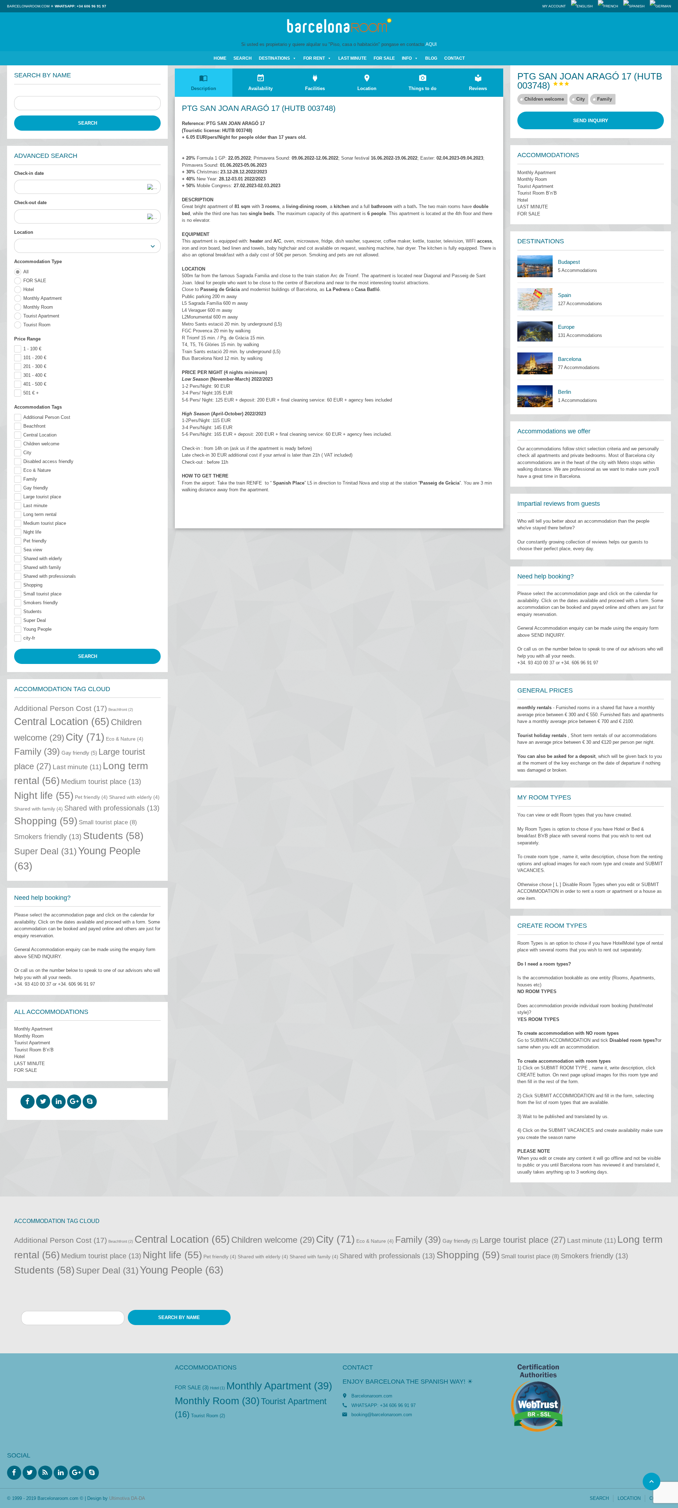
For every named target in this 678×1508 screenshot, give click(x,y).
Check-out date (30, 202)
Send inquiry (590, 120)
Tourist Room (36, 324)
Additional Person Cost (46, 417)
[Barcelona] (535, 363)
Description (203, 82)
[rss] (45, 1473)
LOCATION (629, 1498)
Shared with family (42, 567)
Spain (564, 295)
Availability (260, 82)
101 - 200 (34, 357)
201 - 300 (34, 366)
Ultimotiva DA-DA (127, 1498)
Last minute (35, 505)
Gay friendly (35, 488)
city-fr (29, 638)
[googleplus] (74, 1101)
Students (32, 611)
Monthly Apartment (42, 298)
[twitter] (43, 1101)
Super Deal (34, 620)
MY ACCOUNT (554, 6)
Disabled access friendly (48, 461)
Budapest (569, 262)
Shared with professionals (49, 576)
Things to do (422, 82)
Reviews (478, 82)
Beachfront (34, 426)
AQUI (431, 44)
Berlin (564, 392)
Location (23, 232)
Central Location (39, 435)
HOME (220, 58)
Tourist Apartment (41, 316)
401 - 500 (34, 384)
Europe (566, 327)
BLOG (431, 58)
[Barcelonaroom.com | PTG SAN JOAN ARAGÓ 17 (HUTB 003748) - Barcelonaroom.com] (339, 26)
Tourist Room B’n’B (34, 1049)
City (27, 452)
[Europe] (535, 331)
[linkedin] (59, 1101)
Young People (37, 629)
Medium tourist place (44, 523)
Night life (32, 532)
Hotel (28, 289)
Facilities (315, 82)
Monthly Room (38, 307)
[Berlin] (535, 396)
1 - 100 (32, 348)
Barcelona (569, 359)
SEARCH (242, 58)
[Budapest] (535, 266)
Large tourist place (42, 496)
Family (30, 479)
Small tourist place (42, 593)
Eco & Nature (37, 470)
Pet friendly (35, 541)
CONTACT (454, 58)
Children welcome (41, 443)
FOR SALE (384, 58)
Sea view (32, 549)
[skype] (90, 1101)
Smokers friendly (40, 602)
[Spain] (535, 299)
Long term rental (39, 514)
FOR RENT (314, 58)
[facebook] (27, 1101)
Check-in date (29, 173)
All (26, 271)
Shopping (32, 585)
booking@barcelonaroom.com (381, 1414)
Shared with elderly (42, 558)
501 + (31, 393)
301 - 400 (34, 375)
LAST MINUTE (352, 58)
